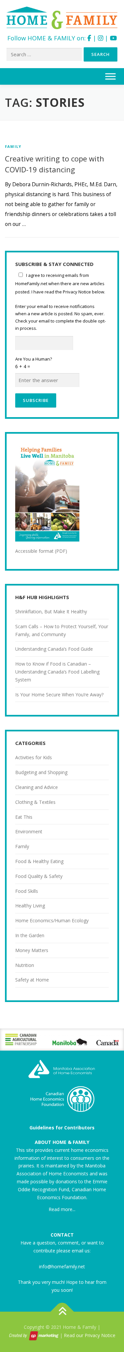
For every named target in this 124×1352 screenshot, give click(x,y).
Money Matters (31, 950)
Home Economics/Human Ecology (52, 920)
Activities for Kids (33, 757)
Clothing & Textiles (35, 802)
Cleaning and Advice (36, 787)
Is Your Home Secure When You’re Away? (59, 694)
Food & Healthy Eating (39, 861)
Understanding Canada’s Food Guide (54, 649)
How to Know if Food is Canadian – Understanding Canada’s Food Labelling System (57, 672)
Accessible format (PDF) (41, 551)
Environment (28, 831)
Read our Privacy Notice (89, 1335)
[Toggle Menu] (110, 76)
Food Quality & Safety (38, 876)
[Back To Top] (62, 1312)
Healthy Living (30, 905)
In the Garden (29, 935)
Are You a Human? (33, 363)
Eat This (23, 817)
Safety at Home (32, 980)
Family (13, 146)
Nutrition (24, 965)
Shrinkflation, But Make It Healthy (51, 611)
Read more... (62, 1209)
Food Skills (26, 891)
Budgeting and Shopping (41, 772)
